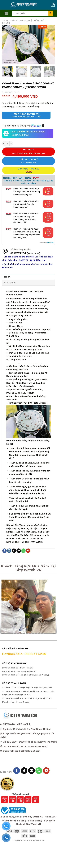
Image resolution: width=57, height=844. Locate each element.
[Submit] (50, 13)
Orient (6, 23)
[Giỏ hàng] (52, 5)
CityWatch (28, 386)
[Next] (50, 44)
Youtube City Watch (32, 542)
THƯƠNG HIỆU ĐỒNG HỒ (31, 20)
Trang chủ (8, 20)
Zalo (36, 403)
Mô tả (7, 277)
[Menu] (6, 13)
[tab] (28, 277)
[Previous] (6, 44)
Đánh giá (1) (9, 283)
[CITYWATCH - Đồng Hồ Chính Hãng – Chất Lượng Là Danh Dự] (24, 5)
